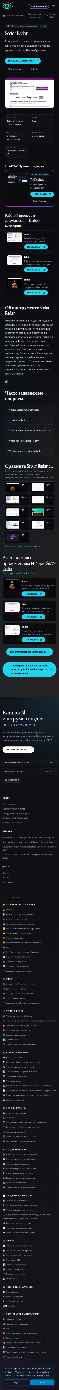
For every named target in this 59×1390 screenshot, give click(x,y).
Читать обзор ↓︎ (15, 69)
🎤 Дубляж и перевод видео (15, 989)
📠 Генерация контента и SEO (16, 1076)
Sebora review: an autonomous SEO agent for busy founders (29, 842)
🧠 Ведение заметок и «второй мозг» (19, 1159)
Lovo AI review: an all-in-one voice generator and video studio (28, 856)
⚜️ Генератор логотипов (13, 938)
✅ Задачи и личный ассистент (16, 1164)
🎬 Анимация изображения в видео (18, 984)
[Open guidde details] (14, 237)
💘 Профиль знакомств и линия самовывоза (22, 1343)
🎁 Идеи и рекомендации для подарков (20, 1333)
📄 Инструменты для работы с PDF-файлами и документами (29, 1090)
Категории (19, 15)
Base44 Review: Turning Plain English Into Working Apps (29, 838)
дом (8, 15)
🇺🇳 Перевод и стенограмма (14, 1035)
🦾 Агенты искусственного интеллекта (20, 1154)
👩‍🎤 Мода (7, 947)
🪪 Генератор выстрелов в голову (17, 933)
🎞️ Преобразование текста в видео (18, 993)
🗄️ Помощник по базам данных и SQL (19, 1136)
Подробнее (39, 201)
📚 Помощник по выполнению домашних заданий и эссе (28, 1095)
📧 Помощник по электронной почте (19, 1232)
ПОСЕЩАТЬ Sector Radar (23, 61)
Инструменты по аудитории (16, 813)
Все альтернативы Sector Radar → (29, 651)
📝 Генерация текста (12, 1081)
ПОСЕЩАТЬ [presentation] (40, 194)
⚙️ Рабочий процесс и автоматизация (19, 1187)
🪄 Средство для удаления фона (17, 971)
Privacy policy (43, 1375)
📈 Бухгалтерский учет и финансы (18, 1246)
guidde (27, 234)
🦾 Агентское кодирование (14, 1113)
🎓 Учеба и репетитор (12, 1357)
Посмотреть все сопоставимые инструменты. (22, 546)
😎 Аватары (8, 910)
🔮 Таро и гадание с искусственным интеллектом (24, 1352)
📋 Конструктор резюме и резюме (18, 1250)
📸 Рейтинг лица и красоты (15, 961)
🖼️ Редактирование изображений (17, 957)
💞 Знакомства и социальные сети (18, 1324)
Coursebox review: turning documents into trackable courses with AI (29, 848)
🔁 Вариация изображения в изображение (21, 928)
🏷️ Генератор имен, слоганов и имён (19, 1067)
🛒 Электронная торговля (14, 1274)
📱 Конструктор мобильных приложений (21, 1127)
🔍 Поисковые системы (13, 1301)
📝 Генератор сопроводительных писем (20, 1071)
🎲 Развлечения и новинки (14, 1347)
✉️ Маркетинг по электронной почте (19, 1228)
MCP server (8, 882)
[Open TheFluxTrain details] (18, 179)
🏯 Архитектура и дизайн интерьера (19, 924)
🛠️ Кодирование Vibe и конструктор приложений (24, 1122)
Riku (26, 257)
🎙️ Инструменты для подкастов (17, 1030)
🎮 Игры (6, 1328)
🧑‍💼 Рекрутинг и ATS (11, 1260)
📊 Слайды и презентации (14, 1264)
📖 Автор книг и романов (14, 1057)
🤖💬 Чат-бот (9, 1306)
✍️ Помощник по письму (14, 1100)
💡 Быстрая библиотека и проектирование (21, 1062)
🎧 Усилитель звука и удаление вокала (19, 1044)
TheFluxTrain (37, 179)
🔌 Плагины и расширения (14, 1132)
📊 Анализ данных (11, 1292)
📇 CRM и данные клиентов (15, 1200)
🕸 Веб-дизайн (9, 1118)
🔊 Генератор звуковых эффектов (17, 1016)
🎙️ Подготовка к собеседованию (17, 1255)
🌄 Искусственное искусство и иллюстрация (22, 942)
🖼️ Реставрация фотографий (15, 966)
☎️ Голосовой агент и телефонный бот (20, 1025)
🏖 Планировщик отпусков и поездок (19, 1178)
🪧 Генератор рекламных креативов (18, 1210)
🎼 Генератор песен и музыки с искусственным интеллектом (29, 1021)
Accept (42, 1382)
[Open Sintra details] (14, 283)
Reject (17, 1382)
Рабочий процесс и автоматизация (37, 15)
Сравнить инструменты (14, 809)
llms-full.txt (8, 877)
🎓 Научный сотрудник (13, 1296)
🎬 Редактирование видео (14, 998)
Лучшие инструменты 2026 (15, 818)
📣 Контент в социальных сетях (17, 1223)
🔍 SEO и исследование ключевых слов (20, 1205)
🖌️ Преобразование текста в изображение (21, 952)
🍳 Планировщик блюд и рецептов (18, 1173)
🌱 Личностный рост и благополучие (19, 1168)
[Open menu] (53, 6)
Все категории (9, 804)
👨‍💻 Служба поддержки (13, 1269)
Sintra (27, 280)
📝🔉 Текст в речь (11, 1039)
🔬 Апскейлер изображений (15, 919)
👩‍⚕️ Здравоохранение (12, 1319)
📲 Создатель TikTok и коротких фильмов (21, 1003)
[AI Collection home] (8, 6)
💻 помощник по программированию (19, 1141)
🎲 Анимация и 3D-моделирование (18, 914)
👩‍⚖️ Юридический (10, 1279)
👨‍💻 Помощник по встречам (14, 1183)
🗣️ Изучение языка (11, 1338)
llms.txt (6, 873)
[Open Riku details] (14, 260)
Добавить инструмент (18, 749)
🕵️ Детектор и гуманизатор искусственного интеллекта (27, 1086)
